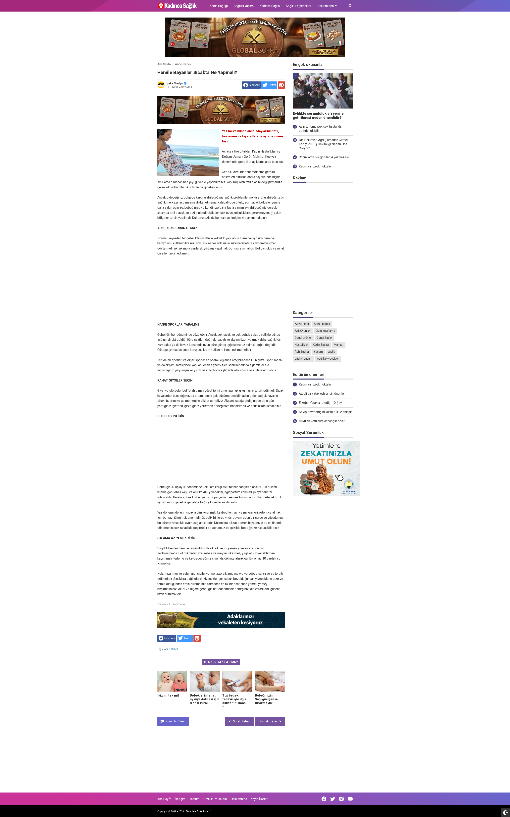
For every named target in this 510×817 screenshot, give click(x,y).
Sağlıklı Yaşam (244, 6)
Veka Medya (175, 83)
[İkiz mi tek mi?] (172, 681)
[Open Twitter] (332, 798)
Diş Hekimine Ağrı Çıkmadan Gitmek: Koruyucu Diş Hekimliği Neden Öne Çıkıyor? (324, 144)
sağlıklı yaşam (303, 358)
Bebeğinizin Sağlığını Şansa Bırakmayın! (266, 699)
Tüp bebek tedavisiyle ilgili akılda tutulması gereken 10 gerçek (237, 701)
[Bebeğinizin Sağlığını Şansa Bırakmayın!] (270, 681)
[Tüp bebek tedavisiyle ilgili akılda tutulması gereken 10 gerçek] (237, 681)
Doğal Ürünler (303, 337)
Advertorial (302, 323)
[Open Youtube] (350, 798)
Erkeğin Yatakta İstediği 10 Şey (320, 403)
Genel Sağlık (324, 337)
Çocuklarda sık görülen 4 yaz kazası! (324, 157)
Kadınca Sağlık (270, 6)
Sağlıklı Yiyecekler (298, 6)
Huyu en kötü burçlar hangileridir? (322, 421)
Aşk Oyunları (303, 330)
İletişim (180, 799)
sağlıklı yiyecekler (328, 358)
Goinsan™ (205, 811)
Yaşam (318, 351)
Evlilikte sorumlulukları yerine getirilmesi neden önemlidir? (318, 116)
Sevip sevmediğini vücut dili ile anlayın (325, 412)
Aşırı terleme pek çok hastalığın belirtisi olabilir (320, 129)
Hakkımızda (239, 799)
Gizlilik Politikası (215, 799)
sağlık (331, 351)
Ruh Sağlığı (302, 351)
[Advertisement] (221, 289)
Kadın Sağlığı (219, 6)
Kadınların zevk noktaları (315, 166)
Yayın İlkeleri (259, 799)
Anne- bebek (171, 649)
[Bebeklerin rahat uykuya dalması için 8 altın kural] (205, 681)
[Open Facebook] (324, 798)
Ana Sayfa (164, 799)
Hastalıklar (301, 344)
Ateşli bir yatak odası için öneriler (322, 393)
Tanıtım (194, 799)
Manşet (338, 344)
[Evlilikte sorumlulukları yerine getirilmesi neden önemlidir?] (323, 91)
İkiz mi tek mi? (168, 695)
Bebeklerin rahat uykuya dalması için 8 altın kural (204, 699)
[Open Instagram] (341, 798)
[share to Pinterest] (281, 85)
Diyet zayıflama (325, 330)
